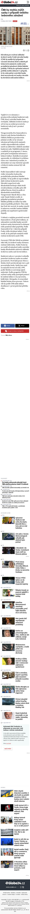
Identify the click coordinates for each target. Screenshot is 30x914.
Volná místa (24, 894)
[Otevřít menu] (27, 2)
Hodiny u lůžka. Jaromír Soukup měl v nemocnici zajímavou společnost (22, 663)
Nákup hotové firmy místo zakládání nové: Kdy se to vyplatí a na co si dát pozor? (21, 822)
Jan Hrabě (8, 743)
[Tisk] (28, 50)
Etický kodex (6, 892)
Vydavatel (24, 892)
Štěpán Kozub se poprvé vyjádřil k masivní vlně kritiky (22, 593)
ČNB (7, 335)
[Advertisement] (15, 96)
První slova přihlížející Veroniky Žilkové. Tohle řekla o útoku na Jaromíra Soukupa (22, 567)
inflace (10, 335)
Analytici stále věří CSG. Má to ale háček (21, 832)
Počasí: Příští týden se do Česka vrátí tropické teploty (22, 581)
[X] (26, 50)
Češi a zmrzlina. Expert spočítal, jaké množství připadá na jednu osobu (22, 677)
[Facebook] (24, 50)
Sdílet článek (25, 23)
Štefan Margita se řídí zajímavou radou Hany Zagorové (22, 690)
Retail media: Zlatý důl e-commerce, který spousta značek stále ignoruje (21, 853)
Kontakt (18, 892)
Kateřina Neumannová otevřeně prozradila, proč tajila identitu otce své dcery (22, 607)
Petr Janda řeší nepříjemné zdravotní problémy (21, 621)
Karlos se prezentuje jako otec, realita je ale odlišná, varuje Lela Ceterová (22, 635)
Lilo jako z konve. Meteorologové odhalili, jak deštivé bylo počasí (22, 538)
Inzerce (4, 894)
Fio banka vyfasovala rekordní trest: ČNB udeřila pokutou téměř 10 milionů (15, 483)
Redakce (13, 892)
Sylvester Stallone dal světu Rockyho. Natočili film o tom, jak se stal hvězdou (21, 523)
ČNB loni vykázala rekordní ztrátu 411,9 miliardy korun (13, 496)
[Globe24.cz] (9, 2)
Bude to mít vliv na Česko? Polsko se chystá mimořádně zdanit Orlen (21, 842)
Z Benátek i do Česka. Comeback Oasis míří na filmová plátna (22, 551)
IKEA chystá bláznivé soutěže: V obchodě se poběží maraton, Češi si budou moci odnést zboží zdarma (21, 796)
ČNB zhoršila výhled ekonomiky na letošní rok (15, 487)
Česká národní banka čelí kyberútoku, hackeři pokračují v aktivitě (15, 491)
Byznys (3, 787)
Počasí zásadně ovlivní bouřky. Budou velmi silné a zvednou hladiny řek (22, 703)
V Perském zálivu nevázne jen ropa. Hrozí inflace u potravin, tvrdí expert (21, 866)
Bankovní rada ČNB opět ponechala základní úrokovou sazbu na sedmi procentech (15, 501)
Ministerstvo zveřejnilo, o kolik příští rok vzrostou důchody (22, 649)
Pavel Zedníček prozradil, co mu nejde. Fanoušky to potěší (22, 716)
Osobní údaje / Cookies (13, 894)
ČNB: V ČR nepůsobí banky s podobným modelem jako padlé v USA (13, 506)
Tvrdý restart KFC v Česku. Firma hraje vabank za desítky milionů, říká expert (21, 809)
